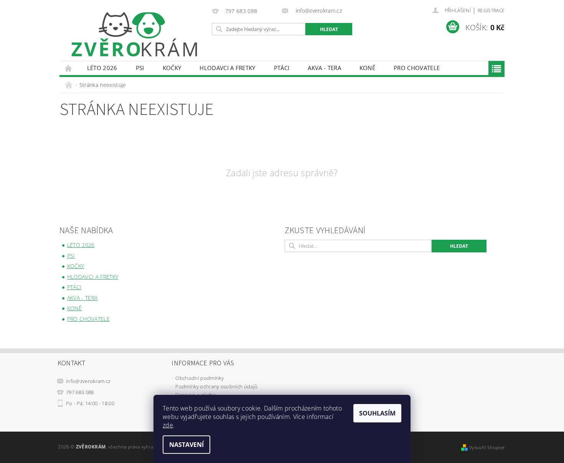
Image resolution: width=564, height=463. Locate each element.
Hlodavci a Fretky (227, 68)
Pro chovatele (417, 68)
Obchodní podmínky (199, 378)
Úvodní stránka (68, 68)
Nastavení (186, 444)
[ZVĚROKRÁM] (134, 34)
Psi (140, 68)
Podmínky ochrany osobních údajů (216, 386)
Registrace (491, 10)
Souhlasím (377, 413)
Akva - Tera (324, 68)
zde (168, 425)
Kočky (172, 68)
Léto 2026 (102, 68)
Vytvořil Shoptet (487, 447)
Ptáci (282, 68)
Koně (367, 68)
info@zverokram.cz (88, 381)
